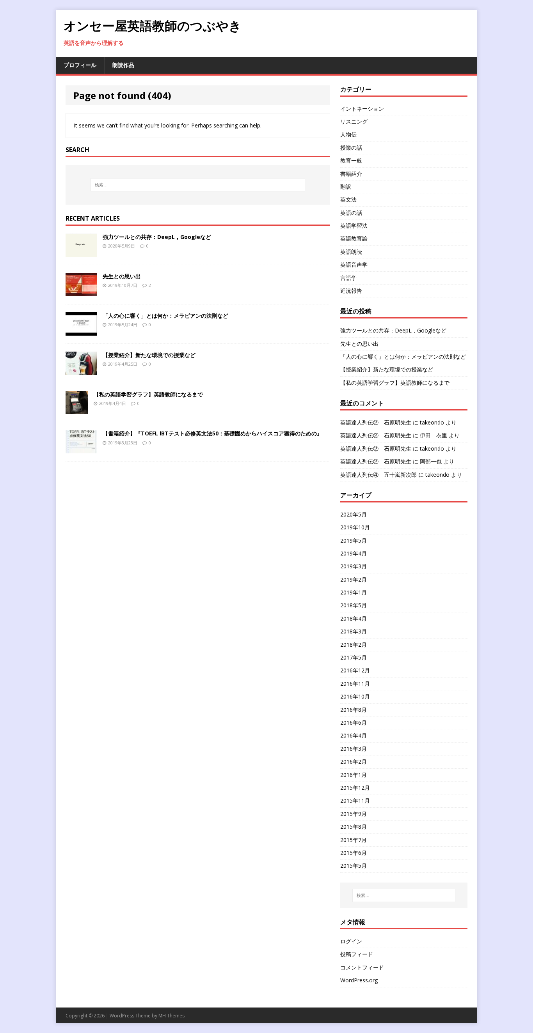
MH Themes (171, 1015)
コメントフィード (362, 967)
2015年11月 (355, 800)
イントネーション (362, 108)
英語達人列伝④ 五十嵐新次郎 (378, 474)
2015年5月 (353, 865)
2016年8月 (353, 709)
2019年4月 (353, 553)
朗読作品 (123, 65)
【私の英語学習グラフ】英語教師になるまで (148, 394)
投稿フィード (356, 954)
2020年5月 (353, 514)
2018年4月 (353, 618)
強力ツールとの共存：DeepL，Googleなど (157, 237)
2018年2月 (353, 644)
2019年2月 (353, 579)
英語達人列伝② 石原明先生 (375, 422)
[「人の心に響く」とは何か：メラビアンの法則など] (81, 330)
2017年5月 (353, 657)
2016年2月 (353, 761)
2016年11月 (355, 683)
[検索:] (198, 184)
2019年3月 (353, 566)
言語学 (348, 277)
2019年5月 (353, 540)
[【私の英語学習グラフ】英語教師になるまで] (77, 409)
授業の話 (351, 147)
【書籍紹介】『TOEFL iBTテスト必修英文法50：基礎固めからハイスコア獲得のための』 (212, 433)
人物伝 (348, 134)
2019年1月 (353, 592)
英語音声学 (354, 264)
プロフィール (80, 65)
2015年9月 (353, 813)
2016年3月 (353, 748)
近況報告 (351, 290)
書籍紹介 (351, 173)
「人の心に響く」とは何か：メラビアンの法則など (165, 315)
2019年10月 (355, 527)
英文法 (348, 199)
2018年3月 (353, 631)
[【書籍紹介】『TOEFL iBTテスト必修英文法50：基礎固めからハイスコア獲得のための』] (81, 449)
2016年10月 (355, 696)
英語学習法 (354, 225)
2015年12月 (355, 787)
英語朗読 (351, 251)
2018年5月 (353, 605)
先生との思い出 (122, 276)
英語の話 (351, 212)
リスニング (354, 121)
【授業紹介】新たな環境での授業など (149, 355)
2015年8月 (353, 826)
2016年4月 (353, 735)
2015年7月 (353, 840)
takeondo (432, 422)
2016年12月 (355, 670)
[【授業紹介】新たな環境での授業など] (81, 370)
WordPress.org (359, 980)
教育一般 (351, 160)
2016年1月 (353, 774)
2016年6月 (353, 722)
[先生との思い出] (81, 291)
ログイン (351, 941)
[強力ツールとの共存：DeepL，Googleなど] (81, 252)
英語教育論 (354, 238)
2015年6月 (353, 852)
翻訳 (345, 186)
